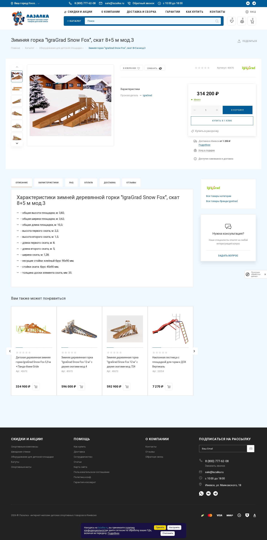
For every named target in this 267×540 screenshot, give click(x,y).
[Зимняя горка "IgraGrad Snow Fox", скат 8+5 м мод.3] (70, 105)
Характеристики (48, 182)
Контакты (151, 446)
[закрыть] (265, 274)
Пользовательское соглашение (91, 472)
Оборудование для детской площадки (32, 456)
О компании (157, 439)
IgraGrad (147, 95)
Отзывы (131, 182)
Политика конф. (83, 477)
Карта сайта (80, 467)
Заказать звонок (215, 465)
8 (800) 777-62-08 (85, 3)
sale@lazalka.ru (114, 3)
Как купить (80, 446)
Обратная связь (154, 456)
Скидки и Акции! (27, 439)
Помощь (82, 439)
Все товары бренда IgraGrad (222, 201)
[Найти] (217, 21)
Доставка (110, 182)
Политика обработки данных (255, 274)
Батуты (15, 462)
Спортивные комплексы (24, 446)
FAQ (71, 182)
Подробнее (204, 145)
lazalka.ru (103, 527)
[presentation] (10, 351)
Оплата (88, 182)
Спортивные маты (21, 467)
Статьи (78, 462)
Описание (22, 182)
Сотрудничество (83, 456)
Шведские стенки (20, 451)
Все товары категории (218, 196)
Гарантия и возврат (85, 482)
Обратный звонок (143, 3)
